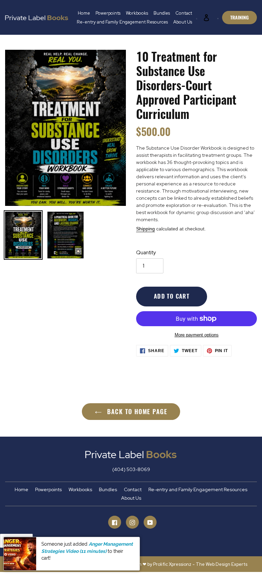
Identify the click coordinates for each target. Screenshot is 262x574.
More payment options (197, 334)
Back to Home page (136, 411)
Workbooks (80, 489)
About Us (131, 498)
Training (239, 17)
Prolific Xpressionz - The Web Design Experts (200, 564)
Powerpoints (48, 489)
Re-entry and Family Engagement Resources (197, 489)
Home (21, 489)
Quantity (146, 252)
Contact (133, 489)
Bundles (108, 489)
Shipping (145, 228)
